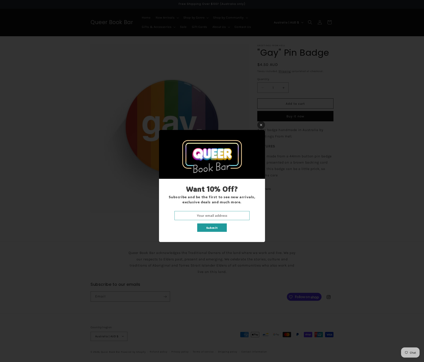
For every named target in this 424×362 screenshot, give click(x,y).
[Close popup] (261, 125)
